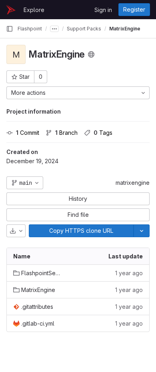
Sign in (103, 9)
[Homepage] (10, 9)
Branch (66, 132)
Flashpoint (30, 29)
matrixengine (133, 182)
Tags (103, 132)
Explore (34, 9)
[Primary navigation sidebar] (9, 28)
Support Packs (84, 29)
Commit (27, 132)
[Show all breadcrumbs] (54, 29)
